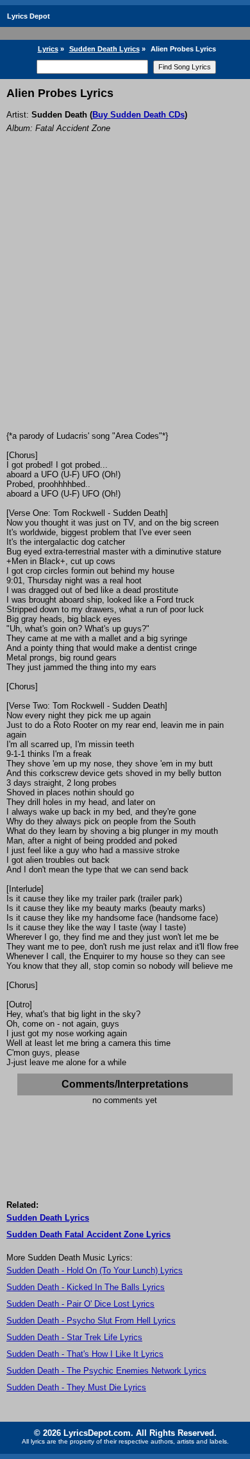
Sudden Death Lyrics (104, 49)
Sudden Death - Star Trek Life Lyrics (74, 1337)
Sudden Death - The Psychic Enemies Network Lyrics (106, 1370)
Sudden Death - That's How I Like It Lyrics (84, 1354)
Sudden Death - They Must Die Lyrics (76, 1387)
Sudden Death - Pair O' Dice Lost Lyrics (80, 1304)
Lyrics (48, 49)
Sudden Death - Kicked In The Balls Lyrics (85, 1287)
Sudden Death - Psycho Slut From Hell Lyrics (91, 1320)
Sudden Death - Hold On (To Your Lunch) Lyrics (94, 1270)
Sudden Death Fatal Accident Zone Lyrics (88, 1234)
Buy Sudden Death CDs (138, 114)
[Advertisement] (125, 299)
